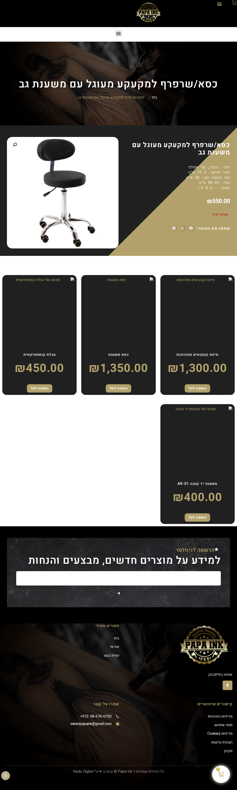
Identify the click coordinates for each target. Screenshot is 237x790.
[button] (219, 4)
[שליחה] (118, 593)
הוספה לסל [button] (197, 388)
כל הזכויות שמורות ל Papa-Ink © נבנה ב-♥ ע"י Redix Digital (118, 771)
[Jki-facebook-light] (227, 685)
